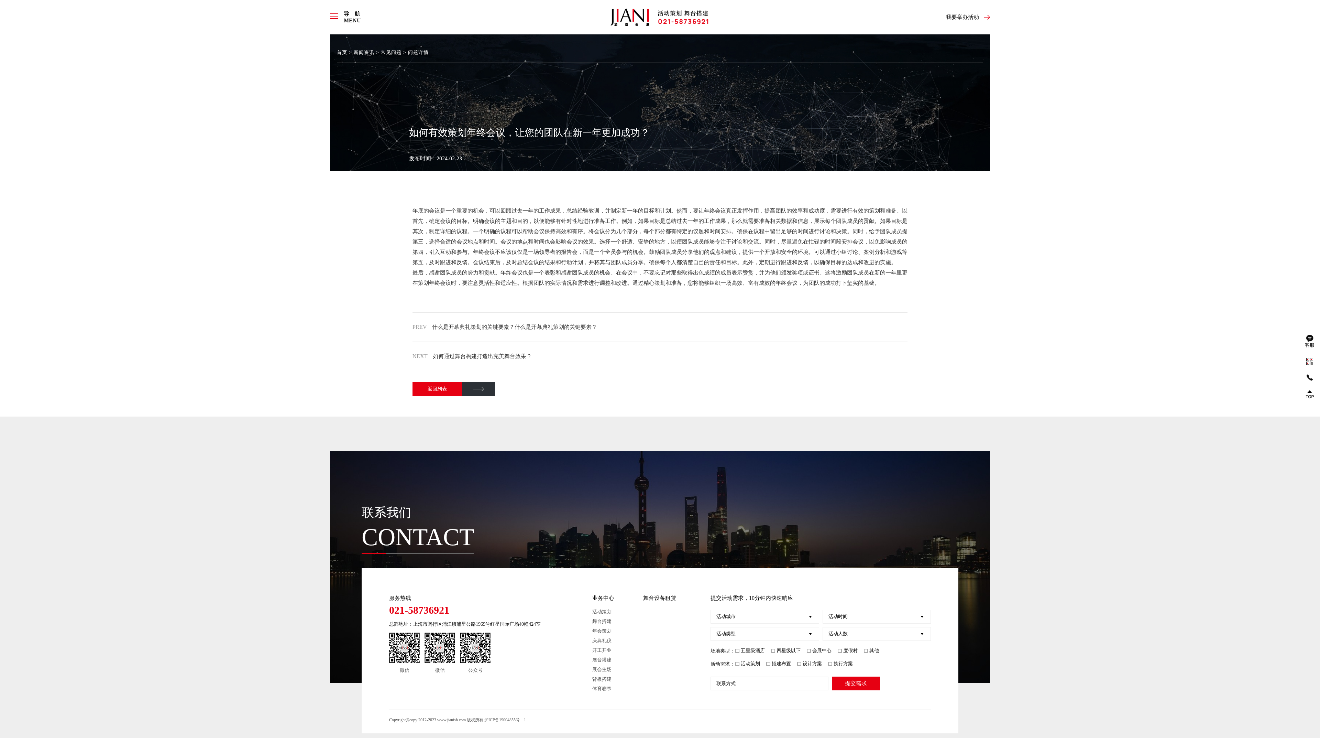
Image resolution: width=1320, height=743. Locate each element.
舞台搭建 (602, 621)
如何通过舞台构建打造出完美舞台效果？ (482, 356)
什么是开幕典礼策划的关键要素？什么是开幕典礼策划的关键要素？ (514, 327)
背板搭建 (602, 679)
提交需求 (856, 683)
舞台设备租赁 (659, 598)
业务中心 (603, 598)
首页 (342, 52)
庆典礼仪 (602, 640)
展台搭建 (602, 660)
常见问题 (391, 52)
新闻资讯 (364, 52)
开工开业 (602, 650)
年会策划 (602, 631)
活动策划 (602, 611)
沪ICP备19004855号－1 (505, 720)
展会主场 (602, 669)
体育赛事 (602, 688)
